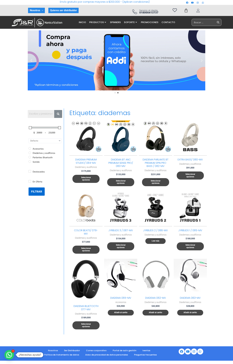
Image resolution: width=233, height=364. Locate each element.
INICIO (82, 22)
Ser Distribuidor (72, 350)
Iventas (146, 350)
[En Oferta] (30, 181)
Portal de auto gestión (124, 350)
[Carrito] (186, 10)
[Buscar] (218, 22)
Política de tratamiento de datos (61, 354)
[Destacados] (30, 171)
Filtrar (36, 191)
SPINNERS (115, 22)
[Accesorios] (30, 148)
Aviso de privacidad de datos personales (106, 354)
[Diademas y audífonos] (30, 153)
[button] (36, 10)
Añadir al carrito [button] (120, 312)
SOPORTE (129, 22)
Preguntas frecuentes (145, 354)
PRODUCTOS (96, 22)
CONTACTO (168, 22)
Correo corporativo (96, 350)
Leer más (155, 241)
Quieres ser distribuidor (63, 10)
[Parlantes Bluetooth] (30, 157)
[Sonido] (30, 161)
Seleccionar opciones (86, 178)
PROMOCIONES (149, 22)
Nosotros (35, 10)
